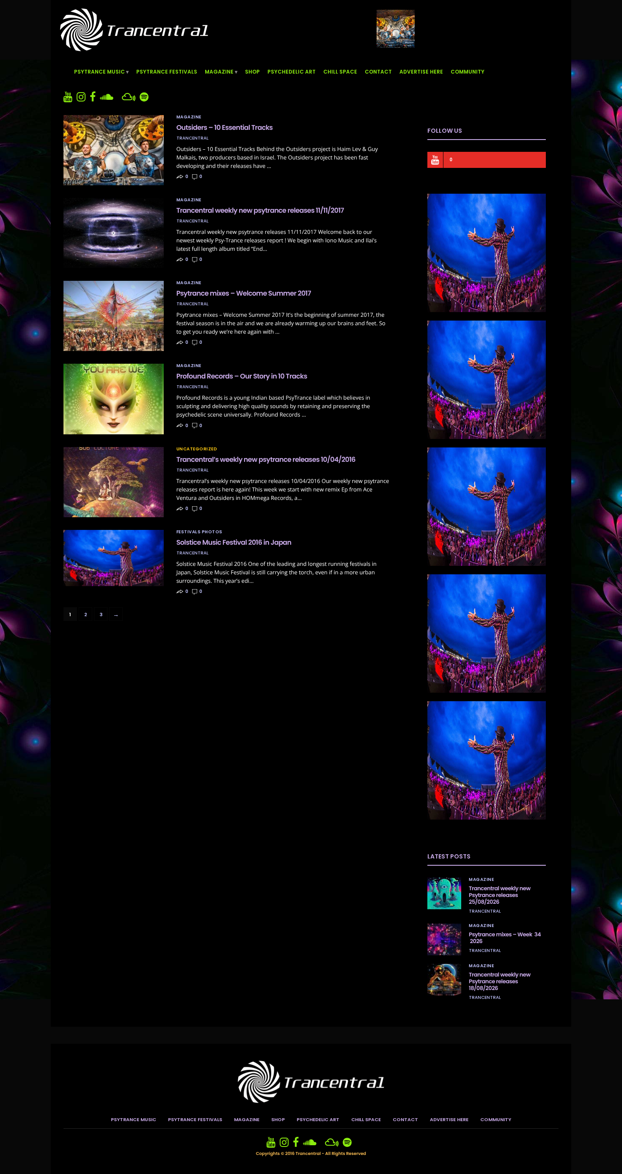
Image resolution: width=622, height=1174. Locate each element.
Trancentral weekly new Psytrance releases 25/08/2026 (500, 895)
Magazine (219, 71)
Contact (378, 71)
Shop (252, 71)
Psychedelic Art (291, 71)
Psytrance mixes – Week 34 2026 (505, 937)
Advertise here (421, 71)
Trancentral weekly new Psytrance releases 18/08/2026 (500, 981)
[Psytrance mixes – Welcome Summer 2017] (113, 316)
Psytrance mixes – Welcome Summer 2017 (243, 293)
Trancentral (192, 138)
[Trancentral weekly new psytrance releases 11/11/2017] (113, 233)
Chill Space (340, 71)
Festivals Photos (199, 532)
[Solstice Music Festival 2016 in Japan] (113, 558)
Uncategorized (196, 449)
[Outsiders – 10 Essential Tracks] (113, 150)
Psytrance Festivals (166, 71)
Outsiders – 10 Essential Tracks (224, 127)
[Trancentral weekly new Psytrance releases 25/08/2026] (444, 893)
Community (467, 71)
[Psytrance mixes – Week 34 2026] (444, 939)
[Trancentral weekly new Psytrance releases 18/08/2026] (444, 980)
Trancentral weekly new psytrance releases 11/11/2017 (260, 210)
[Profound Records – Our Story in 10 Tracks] (113, 399)
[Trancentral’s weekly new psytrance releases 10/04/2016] (113, 482)
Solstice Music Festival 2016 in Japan (234, 542)
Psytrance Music (99, 71)
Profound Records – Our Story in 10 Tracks (241, 376)
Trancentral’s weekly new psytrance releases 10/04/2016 (265, 459)
